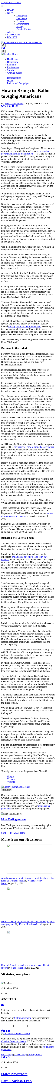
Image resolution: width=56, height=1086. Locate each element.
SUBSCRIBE (13, 34)
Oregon (10, 776)
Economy (21, 21)
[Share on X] (5, 106)
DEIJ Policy (7, 1025)
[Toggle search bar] (3, 45)
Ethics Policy (20, 1025)
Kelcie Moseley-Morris (30, 924)
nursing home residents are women (24, 326)
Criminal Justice (24, 29)
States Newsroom (22, 1018)
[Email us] (2, 1005)
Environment (22, 24)
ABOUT (11, 32)
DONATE (12, 37)
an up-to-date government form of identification (25, 152)
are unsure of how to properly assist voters (34, 447)
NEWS (10, 13)
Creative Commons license (13, 1041)
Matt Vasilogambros (14, 103)
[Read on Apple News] (7, 1031)
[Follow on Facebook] (2, 48)
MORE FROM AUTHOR (13, 833)
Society (19, 26)
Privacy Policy (35, 1025)
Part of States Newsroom (30, 42)
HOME (10, 10)
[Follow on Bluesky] (4, 48)
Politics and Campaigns (18, 83)
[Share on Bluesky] (2, 106)
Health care (21, 15)
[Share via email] (13, 106)
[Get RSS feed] (9, 1031)
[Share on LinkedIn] (10, 106)
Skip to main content (11, 2)
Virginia (11, 781)
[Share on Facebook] (8, 106)
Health (10, 80)
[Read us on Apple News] (7, 1057)
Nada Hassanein (18, 967)
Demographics (14, 78)
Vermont (11, 779)
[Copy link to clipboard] (16, 106)
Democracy (21, 18)
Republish (6, 790)
